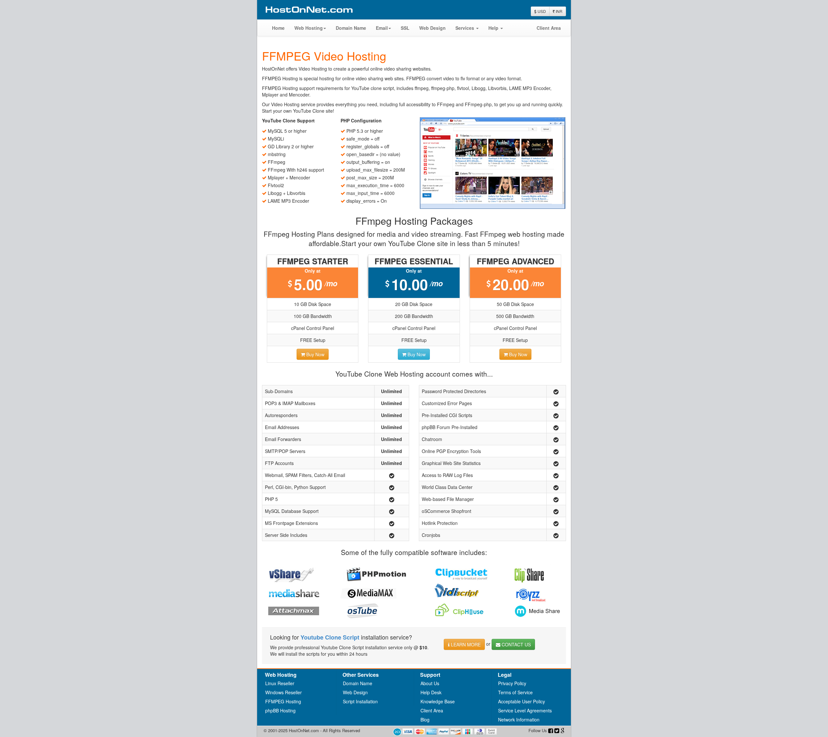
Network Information (518, 719)
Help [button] (494, 28)
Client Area (549, 28)
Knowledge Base (437, 701)
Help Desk (430, 692)
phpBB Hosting (280, 710)
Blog (425, 719)
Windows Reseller (283, 692)
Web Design (432, 28)
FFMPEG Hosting (283, 701)
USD (541, 11)
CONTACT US (516, 644)
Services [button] (465, 28)
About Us (429, 683)
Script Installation (360, 701)
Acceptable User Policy (521, 701)
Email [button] (382, 28)
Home (278, 28)
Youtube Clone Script (329, 637)
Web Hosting (308, 28)
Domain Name (351, 28)
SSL (405, 28)
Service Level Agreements (525, 710)
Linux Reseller (279, 683)
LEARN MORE (465, 644)
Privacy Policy (512, 683)
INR (558, 11)
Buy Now (314, 354)
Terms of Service (515, 692)
